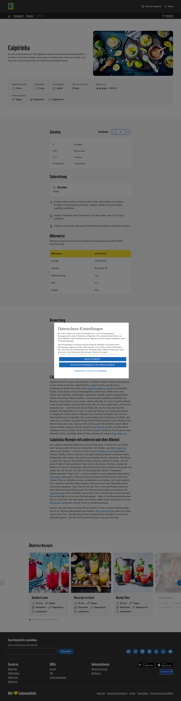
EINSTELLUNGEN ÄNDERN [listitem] (91, 371)
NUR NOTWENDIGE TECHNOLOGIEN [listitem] (93, 364)
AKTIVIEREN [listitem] (92, 359)
